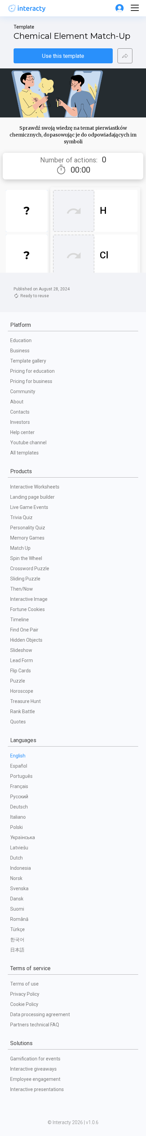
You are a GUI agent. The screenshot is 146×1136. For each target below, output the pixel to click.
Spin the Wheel (26, 558)
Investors (20, 422)
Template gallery (28, 361)
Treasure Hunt (25, 701)
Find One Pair (24, 630)
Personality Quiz (27, 527)
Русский (19, 796)
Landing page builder (32, 497)
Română (19, 919)
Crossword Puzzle (29, 568)
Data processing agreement (40, 1014)
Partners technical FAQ (34, 1024)
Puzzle (17, 681)
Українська (22, 837)
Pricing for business (31, 381)
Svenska (19, 888)
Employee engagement (35, 1079)
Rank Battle (22, 711)
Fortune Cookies (27, 609)
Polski (16, 827)
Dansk (16, 898)
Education (21, 340)
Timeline (19, 619)
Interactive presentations (37, 1089)
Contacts (20, 412)
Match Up (20, 548)
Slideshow (21, 650)
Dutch (16, 858)
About (16, 401)
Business (20, 350)
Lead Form (21, 660)
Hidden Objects (26, 640)
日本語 (17, 950)
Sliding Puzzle (25, 578)
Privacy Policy (24, 994)
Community (22, 391)
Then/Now (21, 589)
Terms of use (24, 984)
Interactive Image (29, 599)
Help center (22, 432)
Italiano (18, 817)
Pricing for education (32, 371)
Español (18, 766)
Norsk (16, 878)
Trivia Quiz (21, 517)
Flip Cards (20, 670)
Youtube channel (28, 442)
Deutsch (19, 807)
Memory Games (27, 538)
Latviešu (19, 847)
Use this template (63, 56)
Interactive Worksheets (34, 487)
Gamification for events (35, 1058)
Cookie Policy (24, 1004)
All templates (24, 452)
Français (19, 786)
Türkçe (17, 929)
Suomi (17, 909)
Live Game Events (29, 507)
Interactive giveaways (33, 1069)
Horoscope (21, 691)
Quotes (18, 721)
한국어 (17, 939)
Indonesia (20, 868)
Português (21, 776)
